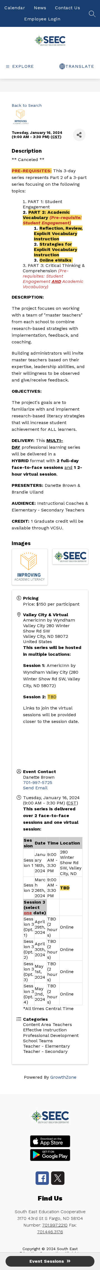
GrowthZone (63, 1077)
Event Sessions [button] (46, 1261)
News (40, 7)
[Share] (79, 135)
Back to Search (27, 105)
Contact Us (67, 7)
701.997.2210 (55, 1225)
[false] (92, 15)
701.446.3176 (50, 1231)
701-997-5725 (37, 782)
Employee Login (42, 19)
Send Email (35, 787)
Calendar (14, 7)
